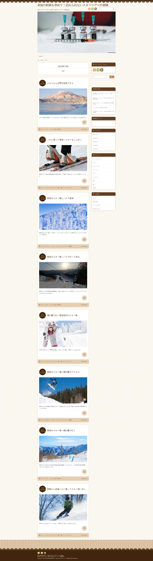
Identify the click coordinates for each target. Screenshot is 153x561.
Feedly (92, 9)
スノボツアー (53, 187)
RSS (89, 9)
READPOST (84, 122)
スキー (42, 129)
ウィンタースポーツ (67, 187)
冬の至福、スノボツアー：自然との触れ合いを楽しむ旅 (103, 112)
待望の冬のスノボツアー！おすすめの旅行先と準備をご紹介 (103, 98)
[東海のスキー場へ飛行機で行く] (63, 461)
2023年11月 (95, 141)
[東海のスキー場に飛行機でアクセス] (63, 402)
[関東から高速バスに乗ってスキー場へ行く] (63, 519)
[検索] (111, 76)
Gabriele (85, 129)
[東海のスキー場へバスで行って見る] (63, 287)
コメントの (96, 205)
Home (40, 56)
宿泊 (55, 129)
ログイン (95, 198)
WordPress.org (96, 208)
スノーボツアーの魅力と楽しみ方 (100, 107)
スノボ (94, 173)
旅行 (60, 129)
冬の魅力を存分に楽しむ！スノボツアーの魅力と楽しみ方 (103, 94)
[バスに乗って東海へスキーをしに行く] (63, 170)
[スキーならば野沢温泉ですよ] (63, 113)
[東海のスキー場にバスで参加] (63, 229)
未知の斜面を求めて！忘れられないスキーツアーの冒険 (50, 555)
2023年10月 (95, 145)
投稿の (95, 201)
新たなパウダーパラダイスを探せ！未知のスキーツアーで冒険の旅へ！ (51, 556)
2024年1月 (95, 134)
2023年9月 (95, 149)
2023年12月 (95, 138)
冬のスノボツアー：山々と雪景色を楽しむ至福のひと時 (103, 103)
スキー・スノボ (49, 129)
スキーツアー (64, 246)
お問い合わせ (95, 9)
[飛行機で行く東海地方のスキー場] (63, 346)
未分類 (94, 188)
